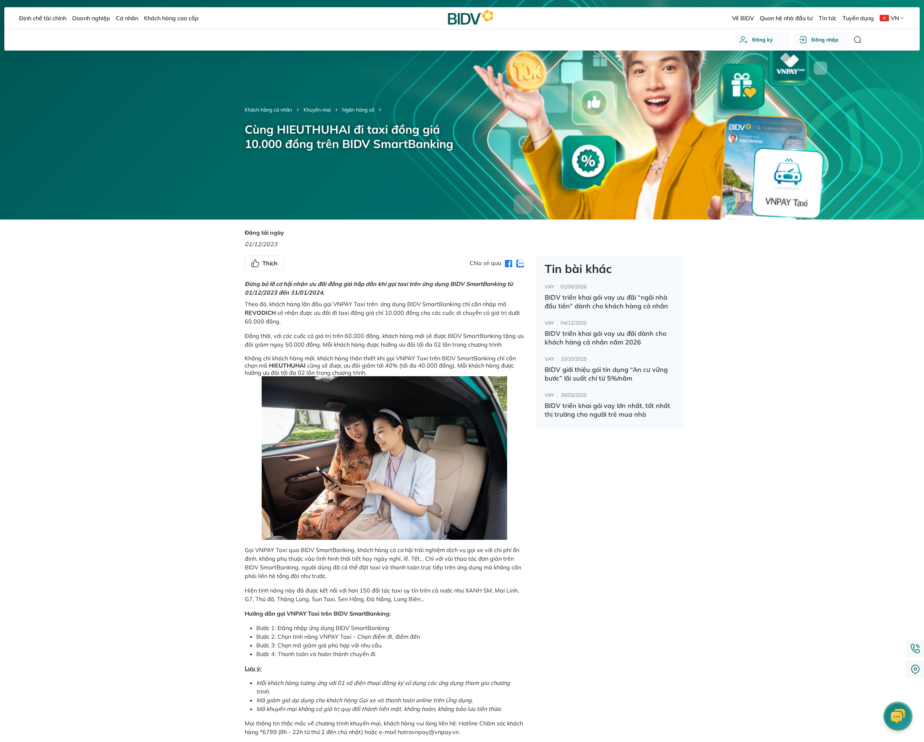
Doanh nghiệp (91, 18)
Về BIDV (743, 18)
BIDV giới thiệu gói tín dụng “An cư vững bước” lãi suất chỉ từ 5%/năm (606, 373)
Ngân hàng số (358, 110)
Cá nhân (127, 18)
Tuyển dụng (858, 18)
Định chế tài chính (42, 18)
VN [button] (895, 18)
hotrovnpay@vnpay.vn (428, 732)
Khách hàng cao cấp (171, 18)
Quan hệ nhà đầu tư (786, 18)
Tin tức (828, 18)
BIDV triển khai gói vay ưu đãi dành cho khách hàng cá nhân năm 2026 (605, 337)
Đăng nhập (824, 39)
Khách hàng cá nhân (268, 110)
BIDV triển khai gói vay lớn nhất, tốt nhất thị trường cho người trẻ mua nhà (607, 410)
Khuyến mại (317, 110)
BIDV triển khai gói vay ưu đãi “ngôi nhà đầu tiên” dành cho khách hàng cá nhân (606, 301)
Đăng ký (762, 39)
